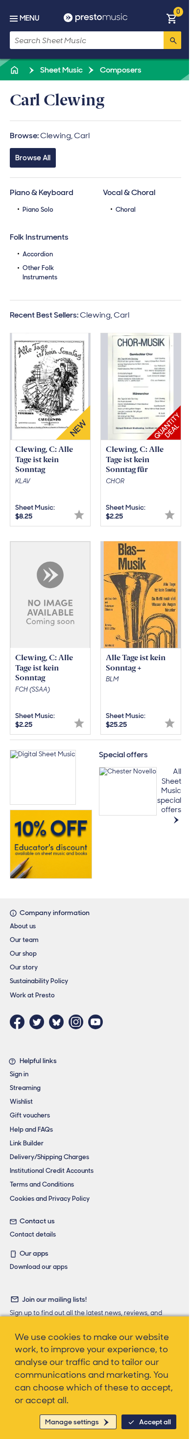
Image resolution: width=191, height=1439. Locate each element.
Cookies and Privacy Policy (50, 1198)
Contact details (33, 1234)
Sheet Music (61, 70)
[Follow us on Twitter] (39, 1022)
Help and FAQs (31, 1129)
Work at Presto (32, 995)
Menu (29, 18)
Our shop (23, 953)
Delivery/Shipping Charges (49, 1157)
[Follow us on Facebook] (19, 1022)
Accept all (155, 1421)
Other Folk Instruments (40, 272)
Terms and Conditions (42, 1184)
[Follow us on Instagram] (78, 1022)
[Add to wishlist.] (79, 515)
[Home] (15, 70)
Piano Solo (38, 209)
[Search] (172, 40)
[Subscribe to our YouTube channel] (98, 1022)
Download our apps (39, 1267)
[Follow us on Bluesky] (59, 1022)
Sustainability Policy (39, 981)
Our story (24, 967)
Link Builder (27, 1143)
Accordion (38, 254)
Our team (24, 940)
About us (23, 926)
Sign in (19, 1074)
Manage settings (72, 1421)
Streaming (25, 1088)
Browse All (32, 158)
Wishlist (21, 1101)
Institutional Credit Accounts (52, 1170)
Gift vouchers (30, 1115)
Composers (120, 70)
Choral (126, 209)
